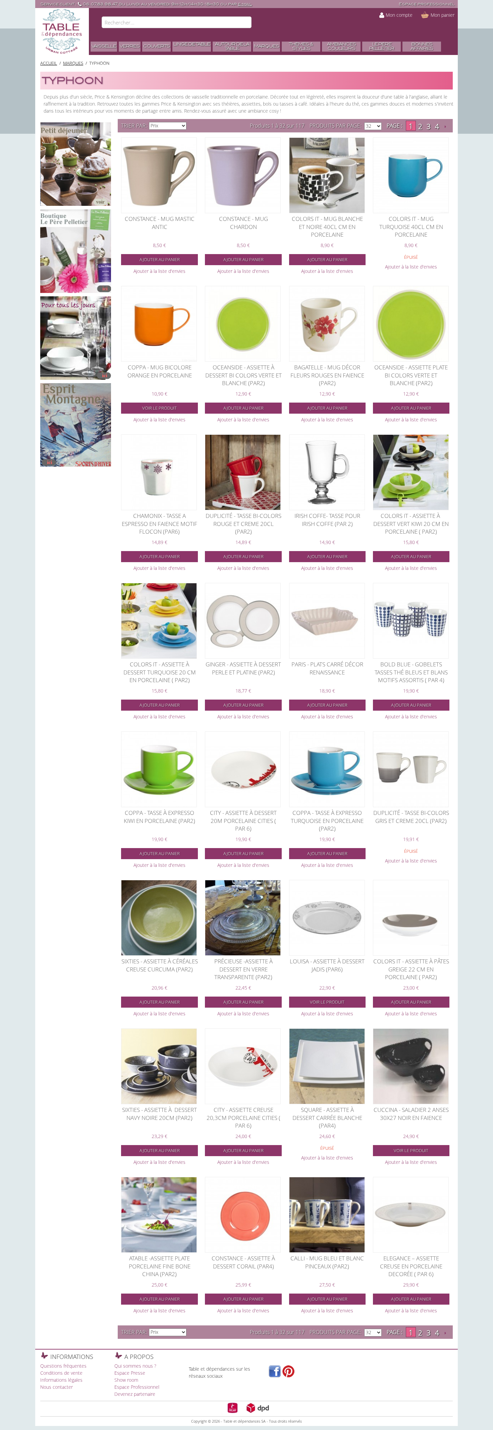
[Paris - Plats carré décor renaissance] (327, 621)
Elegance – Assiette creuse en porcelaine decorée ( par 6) (411, 1266)
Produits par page (335, 125)
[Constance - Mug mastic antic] (159, 175)
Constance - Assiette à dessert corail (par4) (243, 1262)
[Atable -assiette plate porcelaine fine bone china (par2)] (159, 1215)
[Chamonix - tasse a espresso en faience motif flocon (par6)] (159, 472)
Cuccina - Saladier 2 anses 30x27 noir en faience (411, 1114)
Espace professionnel (426, 4)
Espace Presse (129, 1373)
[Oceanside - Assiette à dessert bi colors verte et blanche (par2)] (243, 324)
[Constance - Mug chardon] (243, 175)
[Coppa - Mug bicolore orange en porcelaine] (159, 324)
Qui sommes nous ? (135, 1366)
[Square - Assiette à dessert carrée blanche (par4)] (327, 1066)
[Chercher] (245, 23)
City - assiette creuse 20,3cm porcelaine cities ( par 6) (243, 1117)
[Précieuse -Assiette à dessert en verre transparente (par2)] (243, 918)
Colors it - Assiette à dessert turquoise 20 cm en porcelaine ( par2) (159, 672)
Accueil (48, 63)
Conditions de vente (61, 1373)
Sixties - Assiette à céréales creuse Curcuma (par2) (159, 965)
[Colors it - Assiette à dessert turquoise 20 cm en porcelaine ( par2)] (159, 621)
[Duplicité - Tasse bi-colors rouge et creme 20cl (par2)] (243, 472)
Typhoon (99, 63)
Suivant (445, 126)
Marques (73, 63)
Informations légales (61, 1380)
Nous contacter (56, 1387)
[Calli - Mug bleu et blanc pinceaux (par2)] (327, 1215)
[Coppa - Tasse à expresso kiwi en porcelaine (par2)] (159, 769)
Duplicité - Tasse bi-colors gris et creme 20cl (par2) (411, 817)
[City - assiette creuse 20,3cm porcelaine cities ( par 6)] (243, 1066)
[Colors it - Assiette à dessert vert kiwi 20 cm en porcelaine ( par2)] (411, 472)
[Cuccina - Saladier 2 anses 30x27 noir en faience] (411, 1066)
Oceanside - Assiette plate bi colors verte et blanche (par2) (411, 375)
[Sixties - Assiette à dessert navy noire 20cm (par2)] (159, 1066)
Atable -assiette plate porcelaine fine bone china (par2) (159, 1266)
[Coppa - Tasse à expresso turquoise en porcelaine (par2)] (327, 769)
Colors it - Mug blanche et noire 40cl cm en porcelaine (327, 226)
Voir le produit (159, 408)
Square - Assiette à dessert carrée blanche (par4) (327, 1117)
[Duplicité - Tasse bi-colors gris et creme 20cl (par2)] (411, 769)
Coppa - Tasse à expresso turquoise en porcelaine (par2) (327, 820)
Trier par (133, 125)
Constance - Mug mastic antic (160, 223)
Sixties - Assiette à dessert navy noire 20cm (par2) (159, 1114)
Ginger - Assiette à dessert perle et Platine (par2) (243, 668)
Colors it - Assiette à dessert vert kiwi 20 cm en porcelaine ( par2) (411, 523)
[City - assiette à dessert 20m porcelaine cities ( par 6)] (243, 769)
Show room (126, 1380)
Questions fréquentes (63, 1366)
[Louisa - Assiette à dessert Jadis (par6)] (327, 918)
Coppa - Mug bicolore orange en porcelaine (159, 371)
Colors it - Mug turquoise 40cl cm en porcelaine (411, 226)
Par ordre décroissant (192, 126)
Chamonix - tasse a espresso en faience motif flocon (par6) (159, 523)
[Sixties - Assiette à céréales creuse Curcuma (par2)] (159, 918)
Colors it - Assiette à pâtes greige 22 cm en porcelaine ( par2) (411, 969)
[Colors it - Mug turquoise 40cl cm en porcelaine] (411, 175)
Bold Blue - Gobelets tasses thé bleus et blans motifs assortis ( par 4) (411, 672)
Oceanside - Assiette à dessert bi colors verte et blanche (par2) (243, 375)
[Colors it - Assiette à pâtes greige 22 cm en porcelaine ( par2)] (411, 918)
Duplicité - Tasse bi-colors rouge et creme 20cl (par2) (243, 523)
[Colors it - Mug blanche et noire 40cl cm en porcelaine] (327, 175)
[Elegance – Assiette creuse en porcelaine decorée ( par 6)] (411, 1215)
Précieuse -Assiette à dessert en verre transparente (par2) (243, 969)
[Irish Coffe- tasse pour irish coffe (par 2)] (327, 472)
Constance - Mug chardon (243, 223)
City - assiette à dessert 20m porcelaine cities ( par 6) (243, 820)
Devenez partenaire (134, 1394)
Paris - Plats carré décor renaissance (327, 668)
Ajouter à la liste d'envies (159, 271)
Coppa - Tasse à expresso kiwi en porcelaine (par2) (159, 817)
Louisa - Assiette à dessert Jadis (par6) (327, 965)
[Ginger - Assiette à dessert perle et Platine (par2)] (243, 621)
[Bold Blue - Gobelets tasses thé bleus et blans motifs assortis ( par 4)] (411, 621)
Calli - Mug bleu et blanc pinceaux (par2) (327, 1262)
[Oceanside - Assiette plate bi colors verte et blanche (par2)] (411, 324)
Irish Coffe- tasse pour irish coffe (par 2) (327, 520)
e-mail (245, 4)
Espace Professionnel (136, 1387)
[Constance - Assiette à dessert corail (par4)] (243, 1215)
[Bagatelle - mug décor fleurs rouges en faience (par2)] (327, 324)
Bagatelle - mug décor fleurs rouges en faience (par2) (327, 375)
